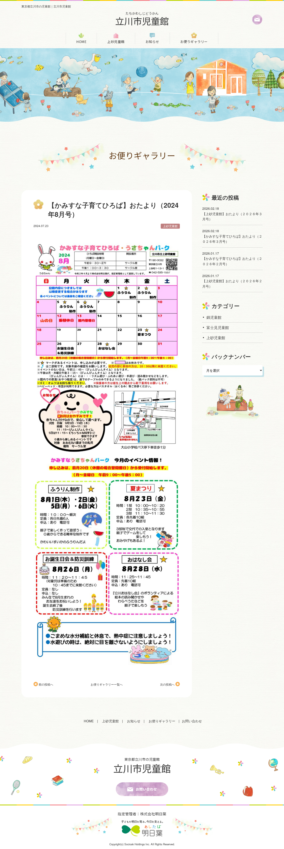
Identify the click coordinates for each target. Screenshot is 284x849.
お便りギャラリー (194, 41)
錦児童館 (213, 317)
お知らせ (152, 41)
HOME (81, 41)
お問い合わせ (192, 721)
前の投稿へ (46, 684)
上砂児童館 (115, 41)
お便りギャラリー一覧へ (107, 684)
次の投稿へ (167, 684)
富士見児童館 (217, 327)
